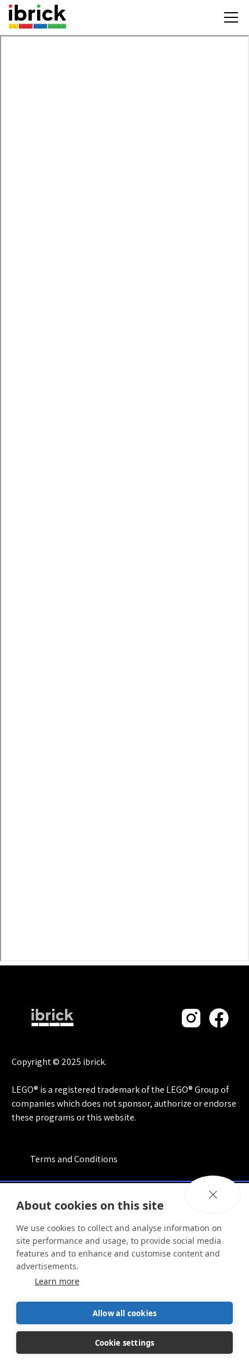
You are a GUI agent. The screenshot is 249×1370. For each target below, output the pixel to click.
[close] (213, 1195)
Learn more (57, 1281)
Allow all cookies (124, 1313)
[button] (231, 17)
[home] (37, 17)
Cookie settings (125, 1343)
